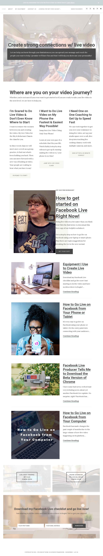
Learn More (70, 3)
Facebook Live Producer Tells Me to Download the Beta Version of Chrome (77, 373)
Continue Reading (71, 291)
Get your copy (64, 251)
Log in (76, 552)
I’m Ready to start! (20, 175)
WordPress (69, 552)
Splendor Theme (43, 552)
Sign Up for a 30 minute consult (81, 154)
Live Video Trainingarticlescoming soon (27, 477)
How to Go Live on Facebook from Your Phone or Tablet (77, 310)
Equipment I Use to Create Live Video (75, 268)
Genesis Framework (57, 552)
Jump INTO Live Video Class (51, 164)
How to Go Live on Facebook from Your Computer (77, 417)
